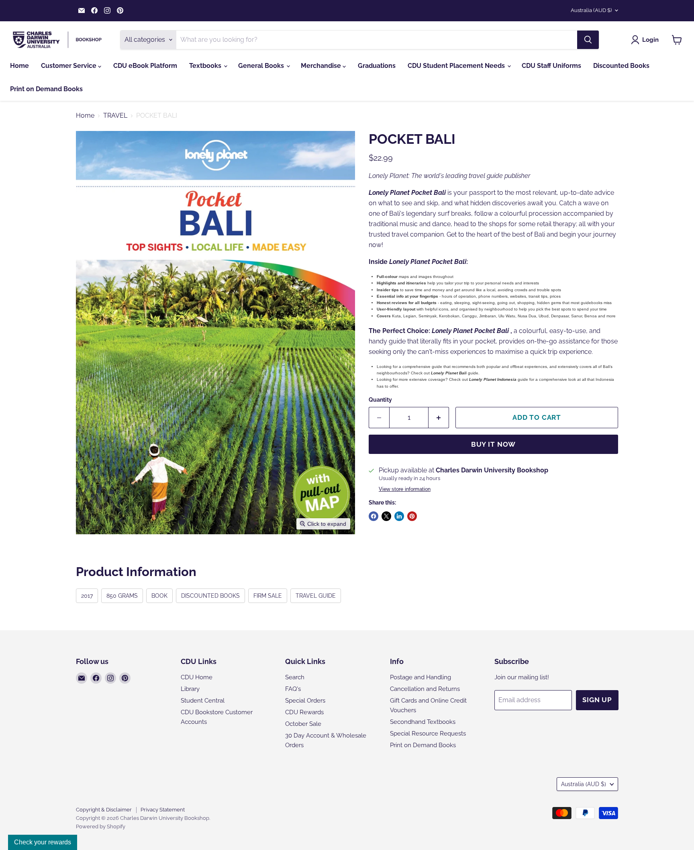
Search (294, 677)
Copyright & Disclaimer (104, 810)
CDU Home (196, 677)
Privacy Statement (163, 810)
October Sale (303, 723)
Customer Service (69, 65)
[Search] (588, 40)
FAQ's (293, 689)
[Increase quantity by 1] (439, 418)
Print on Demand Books (46, 89)
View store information (405, 489)
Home (19, 65)
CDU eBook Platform (145, 65)
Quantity (380, 399)
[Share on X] (386, 516)
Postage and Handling (420, 677)
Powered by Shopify (100, 826)
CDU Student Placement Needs (457, 65)
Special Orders (305, 700)
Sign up (597, 700)
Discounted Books (621, 65)
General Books (262, 65)
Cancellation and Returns (425, 689)
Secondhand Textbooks (422, 721)
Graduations (377, 65)
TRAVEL (115, 115)
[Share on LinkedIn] (399, 516)
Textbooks (206, 65)
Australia (591, 10)
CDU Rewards (304, 712)
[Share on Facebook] (373, 516)
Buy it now (493, 444)
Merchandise (322, 65)
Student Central (203, 700)
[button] (646, 40)
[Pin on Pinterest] (412, 516)
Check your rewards (42, 842)
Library (190, 689)
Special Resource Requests (428, 733)
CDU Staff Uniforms (551, 65)
